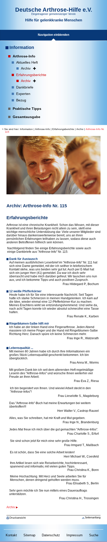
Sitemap (29, 535)
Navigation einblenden (53, 35)
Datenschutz (51, 535)
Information (21, 47)
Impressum (74, 535)
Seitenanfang (93, 517)
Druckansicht (17, 517)
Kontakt (11, 535)
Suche (93, 535)
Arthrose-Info (42, 129)
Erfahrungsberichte (63, 129)
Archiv (79, 129)
